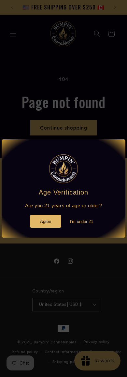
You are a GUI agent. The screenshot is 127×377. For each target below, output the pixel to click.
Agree (45, 221)
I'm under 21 (81, 221)
